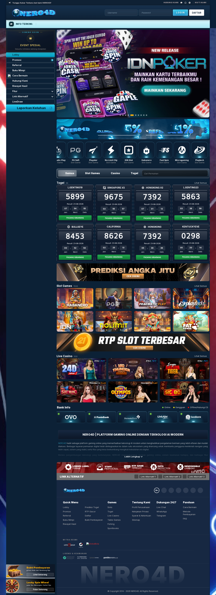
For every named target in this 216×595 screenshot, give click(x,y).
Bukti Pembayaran (94, 520)
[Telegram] (189, 3)
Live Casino (113, 515)
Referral (67, 515)
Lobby (66, 507)
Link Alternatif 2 (172, 476)
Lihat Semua (200, 183)
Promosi (67, 511)
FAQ (185, 518)
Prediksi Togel (92, 507)
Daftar (88, 515)
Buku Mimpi (68, 520)
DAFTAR (196, 12)
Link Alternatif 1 (148, 476)
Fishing (111, 524)
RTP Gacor (90, 511)
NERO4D (62, 443)
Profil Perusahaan (141, 507)
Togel (110, 511)
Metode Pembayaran (189, 513)
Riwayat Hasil (69, 524)
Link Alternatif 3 (196, 476)
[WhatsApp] (185, 3)
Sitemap (136, 520)
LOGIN (180, 12)
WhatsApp (162, 511)
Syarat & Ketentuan (141, 515)
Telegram (161, 515)
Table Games (114, 520)
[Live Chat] (181, 3)
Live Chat (161, 507)
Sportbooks (113, 528)
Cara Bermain (190, 507)
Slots (110, 507)
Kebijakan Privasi (140, 511)
